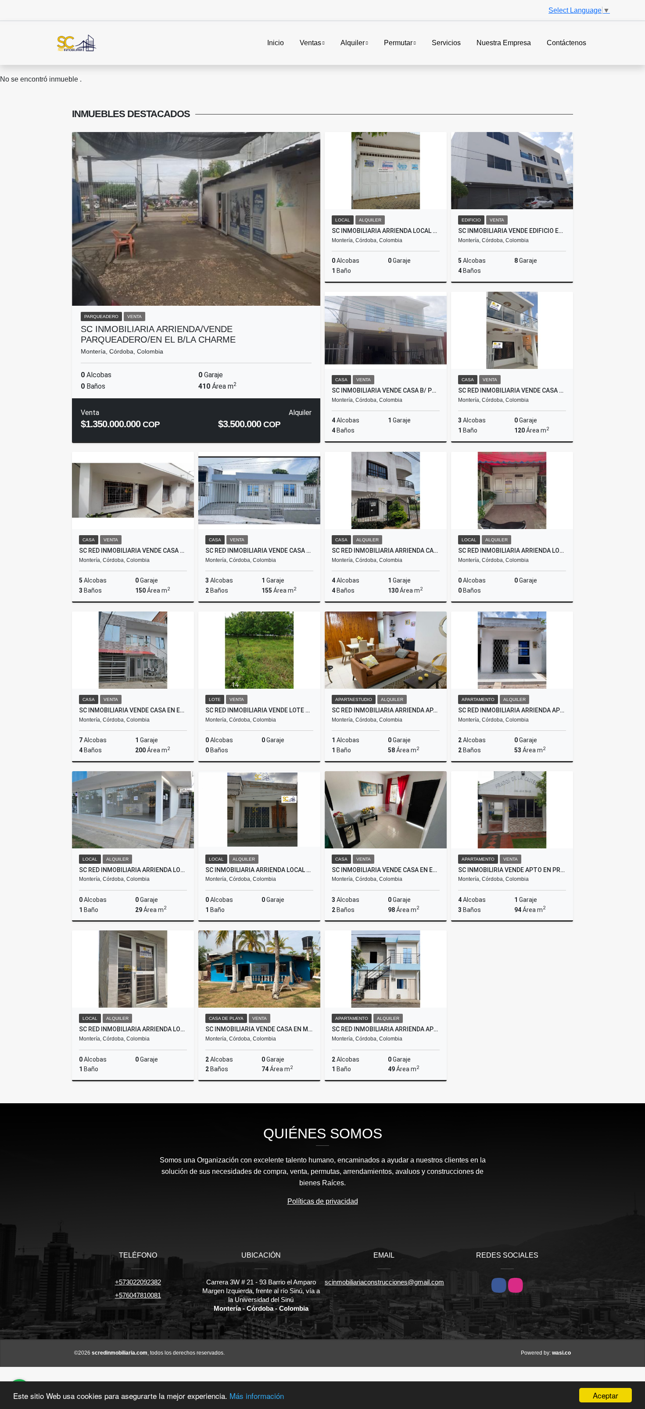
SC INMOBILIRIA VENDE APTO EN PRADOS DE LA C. (512, 869)
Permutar (398, 42)
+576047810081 (138, 1295)
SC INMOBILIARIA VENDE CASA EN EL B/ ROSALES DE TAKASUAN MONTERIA (133, 710)
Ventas (310, 42)
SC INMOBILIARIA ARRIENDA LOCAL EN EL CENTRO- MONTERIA (259, 869)
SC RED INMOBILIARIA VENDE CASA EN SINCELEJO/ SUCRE (259, 550)
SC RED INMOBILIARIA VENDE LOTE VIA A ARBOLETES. (259, 710)
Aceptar (605, 1395)
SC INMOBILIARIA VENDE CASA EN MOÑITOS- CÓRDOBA (259, 1029)
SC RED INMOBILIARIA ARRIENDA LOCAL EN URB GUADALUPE (133, 1029)
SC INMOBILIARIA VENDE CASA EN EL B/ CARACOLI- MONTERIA (386, 869)
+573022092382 (138, 1282)
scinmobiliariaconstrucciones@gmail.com (384, 1282)
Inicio (275, 42)
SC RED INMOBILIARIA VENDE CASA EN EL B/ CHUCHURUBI (133, 550)
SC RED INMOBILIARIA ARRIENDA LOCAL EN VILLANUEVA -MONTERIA (512, 550)
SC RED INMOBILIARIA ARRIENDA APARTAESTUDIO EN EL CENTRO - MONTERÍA (386, 710)
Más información (256, 1395)
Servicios (446, 42)
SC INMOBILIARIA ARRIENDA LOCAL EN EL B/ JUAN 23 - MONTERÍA (386, 230)
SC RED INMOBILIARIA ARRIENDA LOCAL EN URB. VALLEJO (133, 869)
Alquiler (352, 42)
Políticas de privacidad (322, 1201)
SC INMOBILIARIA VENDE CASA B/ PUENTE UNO (386, 390)
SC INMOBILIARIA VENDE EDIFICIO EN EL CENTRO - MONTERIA (512, 230)
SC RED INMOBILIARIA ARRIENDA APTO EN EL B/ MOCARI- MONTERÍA (512, 710)
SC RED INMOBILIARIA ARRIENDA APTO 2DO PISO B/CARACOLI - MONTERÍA (386, 1029)
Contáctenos (566, 42)
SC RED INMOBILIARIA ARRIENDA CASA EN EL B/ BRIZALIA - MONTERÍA (386, 550)
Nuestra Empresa (504, 42)
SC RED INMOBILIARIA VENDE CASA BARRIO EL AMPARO (512, 390)
